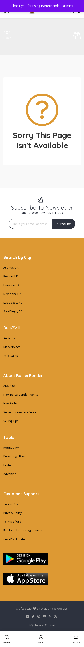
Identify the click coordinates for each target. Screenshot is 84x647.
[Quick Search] (77, 36)
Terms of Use (12, 522)
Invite (7, 465)
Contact (50, 625)
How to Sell (10, 403)
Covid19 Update (14, 539)
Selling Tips (11, 421)
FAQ (30, 625)
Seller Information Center (20, 412)
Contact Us (10, 504)
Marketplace (11, 347)
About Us (9, 386)
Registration (11, 448)
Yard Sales (10, 356)
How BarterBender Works (20, 395)
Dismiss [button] (67, 6)
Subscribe (64, 224)
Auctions (9, 338)
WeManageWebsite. (54, 609)
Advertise (9, 474)
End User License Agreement (22, 530)
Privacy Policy (12, 513)
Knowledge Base (14, 456)
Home (7, 38)
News (39, 625)
